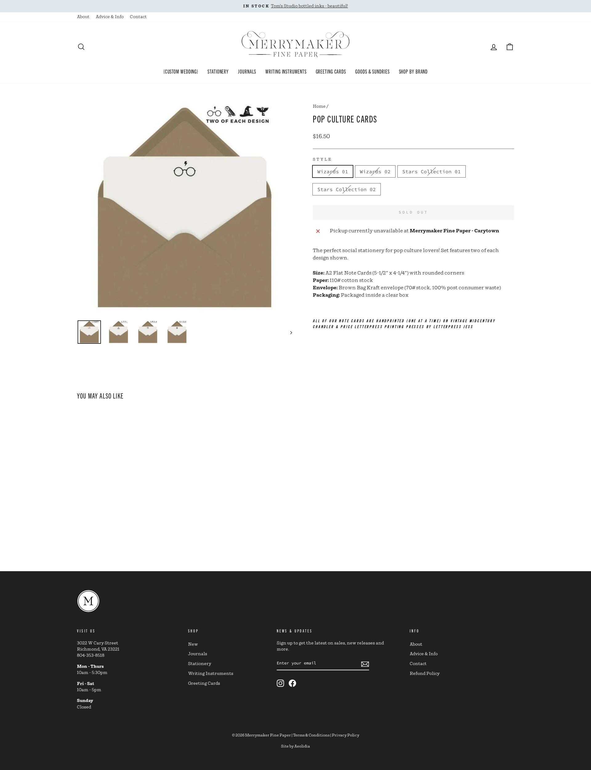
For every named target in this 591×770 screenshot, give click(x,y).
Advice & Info (110, 17)
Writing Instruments (285, 71)
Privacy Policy (345, 735)
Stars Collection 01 (431, 171)
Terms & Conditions (311, 735)
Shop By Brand (413, 71)
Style (322, 159)
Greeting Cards (331, 71)
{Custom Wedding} (180, 71)
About (83, 17)
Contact (138, 17)
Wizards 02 (375, 171)
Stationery (218, 71)
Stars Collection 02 (346, 189)
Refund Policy (425, 673)
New (193, 644)
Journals (247, 71)
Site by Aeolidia (295, 746)
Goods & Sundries (372, 71)
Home (319, 106)
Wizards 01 (332, 171)
